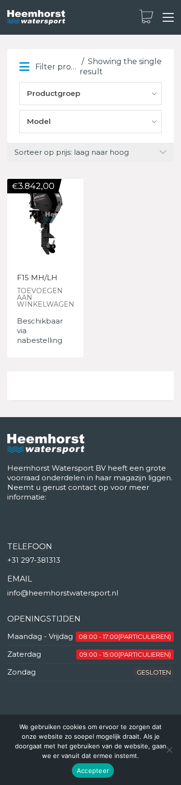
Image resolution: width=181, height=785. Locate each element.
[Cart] (146, 17)
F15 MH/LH (37, 278)
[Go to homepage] (36, 17)
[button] (168, 17)
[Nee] (169, 750)
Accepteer (93, 770)
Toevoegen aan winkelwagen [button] (45, 297)
